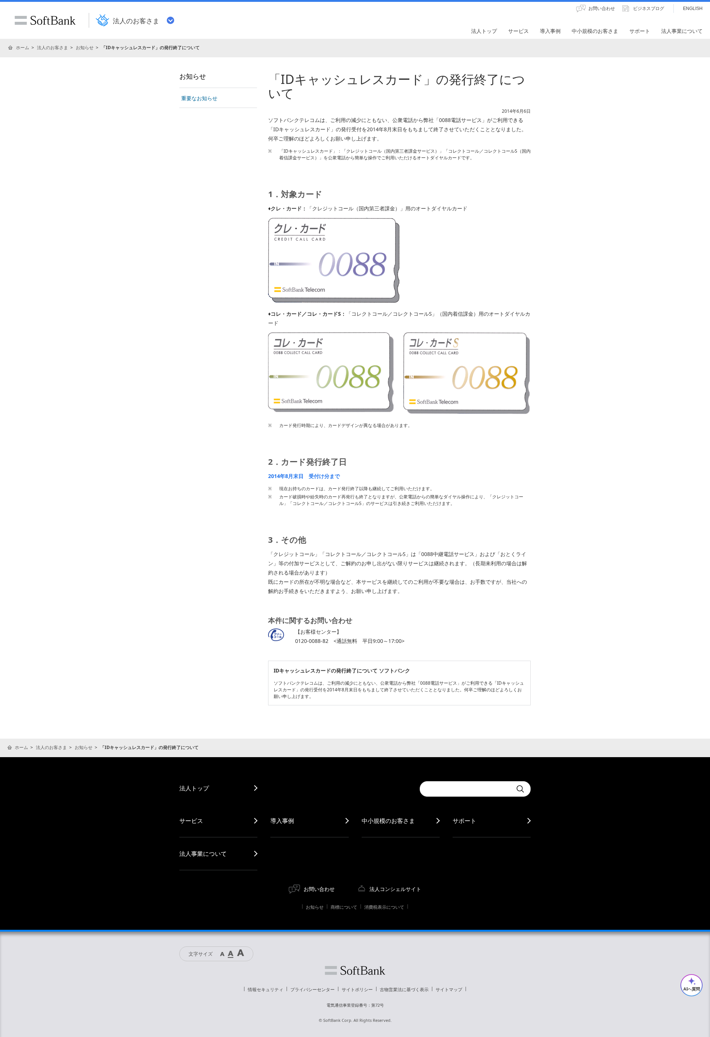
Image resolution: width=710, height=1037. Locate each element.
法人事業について (203, 854)
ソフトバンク (355, 970)
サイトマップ (449, 989)
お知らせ (85, 47)
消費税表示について (384, 907)
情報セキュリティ (265, 989)
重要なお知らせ (199, 98)
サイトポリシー (357, 989)
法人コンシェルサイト (395, 888)
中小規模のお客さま (388, 821)
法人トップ (194, 788)
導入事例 (282, 821)
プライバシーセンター (312, 989)
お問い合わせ (319, 888)
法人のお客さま (52, 47)
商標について (344, 907)
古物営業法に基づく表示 (404, 989)
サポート (464, 821)
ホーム (22, 47)
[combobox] (466, 789)
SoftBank (45, 20)
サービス (191, 821)
